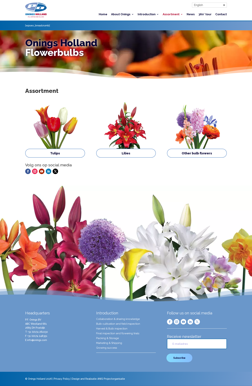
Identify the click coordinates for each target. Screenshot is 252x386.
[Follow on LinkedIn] (48, 171)
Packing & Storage (107, 338)
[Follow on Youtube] (41, 171)
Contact (221, 14)
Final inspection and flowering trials (117, 333)
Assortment (171, 14)
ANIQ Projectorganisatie (111, 378)
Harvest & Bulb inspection (111, 328)
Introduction (146, 14)
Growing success (106, 348)
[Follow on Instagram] (35, 171)
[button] (209, 5)
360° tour (205, 14)
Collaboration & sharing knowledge (118, 319)
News (191, 14)
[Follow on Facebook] (28, 171)
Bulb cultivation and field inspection (118, 324)
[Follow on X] (55, 171)
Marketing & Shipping (109, 343)
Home (103, 14)
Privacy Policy (62, 378)
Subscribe (179, 358)
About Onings (120, 14)
